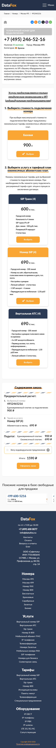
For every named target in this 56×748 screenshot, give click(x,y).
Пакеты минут (28, 693)
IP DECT (28, 714)
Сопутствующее (28, 732)
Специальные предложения (28, 701)
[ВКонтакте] (32, 22)
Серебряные (28, 601)
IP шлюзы (28, 725)
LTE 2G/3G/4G (28, 729)
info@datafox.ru (28, 533)
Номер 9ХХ (28, 586)
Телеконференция (28, 644)
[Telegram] (39, 22)
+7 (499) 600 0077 (28, 529)
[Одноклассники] (35, 22)
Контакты (28, 537)
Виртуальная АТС (28, 625)
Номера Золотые (28, 647)
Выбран (30, 154)
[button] (48, 498)
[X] (43, 22)
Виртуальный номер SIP (28, 622)
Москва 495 (28, 579)
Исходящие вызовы (28, 690)
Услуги (28, 616)
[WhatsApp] (50, 22)
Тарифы (28, 670)
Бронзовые (28, 597)
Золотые (28, 605)
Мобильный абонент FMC (28, 636)
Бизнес (28, 608)
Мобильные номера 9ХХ (28, 651)
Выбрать (28, 240)
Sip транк (28, 629)
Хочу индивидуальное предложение (28, 450)
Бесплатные (28, 594)
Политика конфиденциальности (28, 744)
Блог (28, 547)
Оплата (28, 540)
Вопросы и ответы (28, 544)
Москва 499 (28, 583)
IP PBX (28, 721)
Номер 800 (28, 590)
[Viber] (46, 22)
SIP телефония (28, 655)
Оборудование (28, 709)
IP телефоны (28, 718)
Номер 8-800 (28, 633)
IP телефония (28, 640)
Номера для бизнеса (28, 658)
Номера (28, 574)
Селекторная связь (28, 662)
